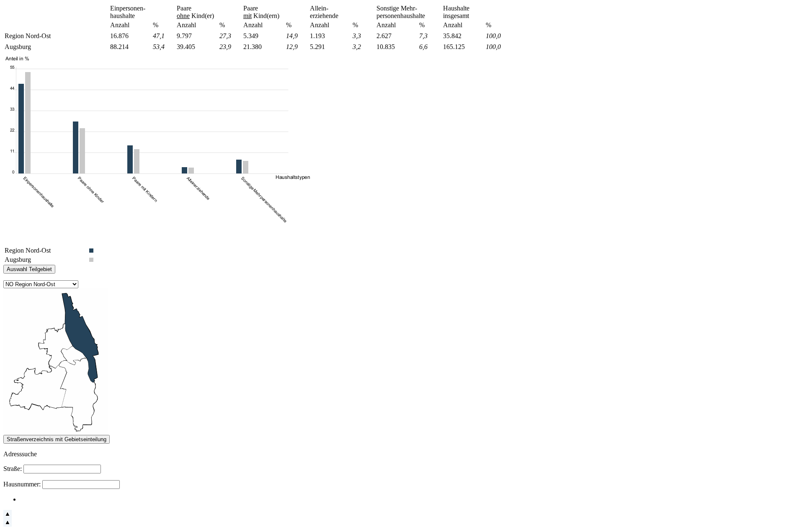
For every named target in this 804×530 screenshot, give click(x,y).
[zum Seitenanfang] (7, 516)
